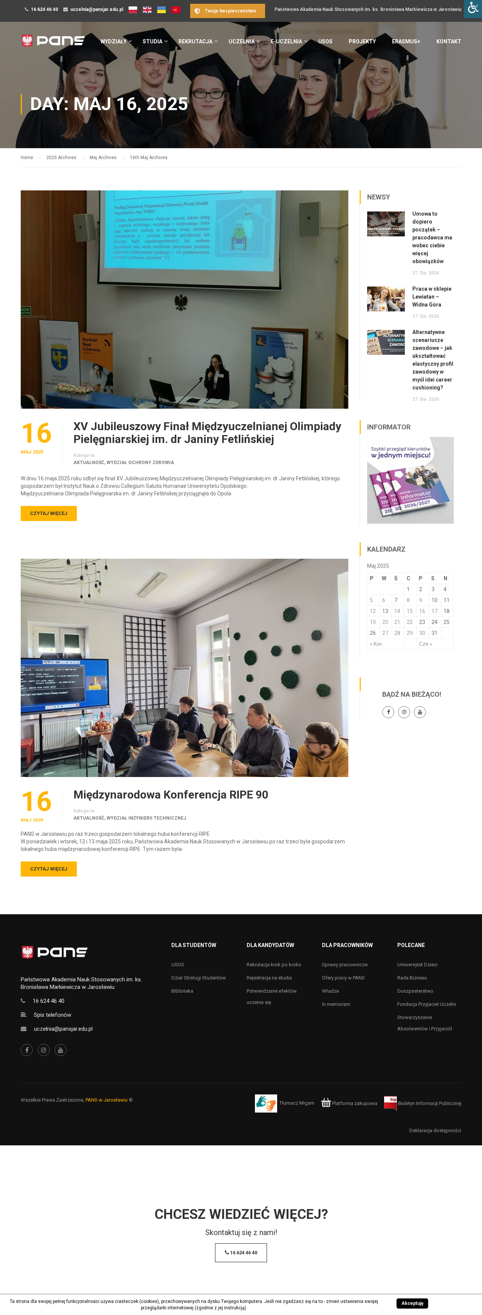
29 (410, 633)
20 (385, 622)
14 (397, 611)
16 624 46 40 (44, 9)
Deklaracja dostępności (435, 1130)
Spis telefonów (52, 1015)
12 (373, 611)
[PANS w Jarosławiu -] (53, 44)
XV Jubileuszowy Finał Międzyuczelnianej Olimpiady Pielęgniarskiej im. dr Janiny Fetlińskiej (207, 433)
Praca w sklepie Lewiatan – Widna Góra (431, 297)
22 (410, 622)
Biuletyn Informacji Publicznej (429, 1103)
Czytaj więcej (48, 513)
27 (385, 633)
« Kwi (376, 644)
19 (373, 622)
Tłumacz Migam (296, 1103)
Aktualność (88, 462)
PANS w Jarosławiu (106, 1100)
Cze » (425, 644)
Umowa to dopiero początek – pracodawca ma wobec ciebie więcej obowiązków (432, 237)
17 (435, 611)
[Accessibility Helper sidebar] (473, 9)
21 (397, 622)
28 (397, 633)
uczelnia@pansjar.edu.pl (96, 9)
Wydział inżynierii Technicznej (146, 818)
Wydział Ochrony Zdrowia (140, 462)
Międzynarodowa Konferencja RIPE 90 (170, 794)
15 (410, 611)
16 (422, 611)
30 (422, 633)
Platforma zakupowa (354, 1103)
